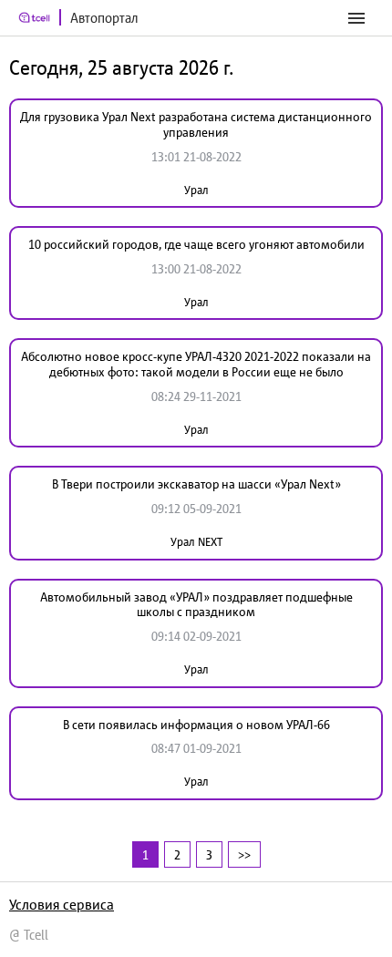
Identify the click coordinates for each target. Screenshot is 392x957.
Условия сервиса (61, 904)
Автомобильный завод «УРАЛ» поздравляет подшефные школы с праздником (196, 605)
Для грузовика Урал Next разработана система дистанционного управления (196, 124)
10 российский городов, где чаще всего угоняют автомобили (196, 244)
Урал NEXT (196, 542)
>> (244, 854)
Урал (196, 190)
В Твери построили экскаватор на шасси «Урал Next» (196, 484)
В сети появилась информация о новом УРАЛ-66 (196, 724)
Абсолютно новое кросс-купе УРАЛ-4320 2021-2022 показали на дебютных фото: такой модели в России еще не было (196, 364)
